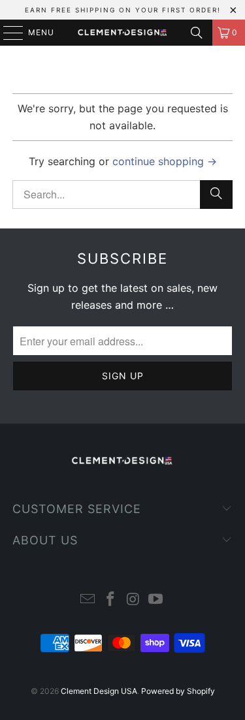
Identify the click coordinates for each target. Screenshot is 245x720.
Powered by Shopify (178, 691)
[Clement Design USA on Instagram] (133, 600)
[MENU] (7, 33)
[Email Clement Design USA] (88, 600)
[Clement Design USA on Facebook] (110, 600)
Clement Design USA (99, 691)
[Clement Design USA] (122, 33)
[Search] (196, 33)
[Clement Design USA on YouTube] (156, 600)
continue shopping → (164, 161)
